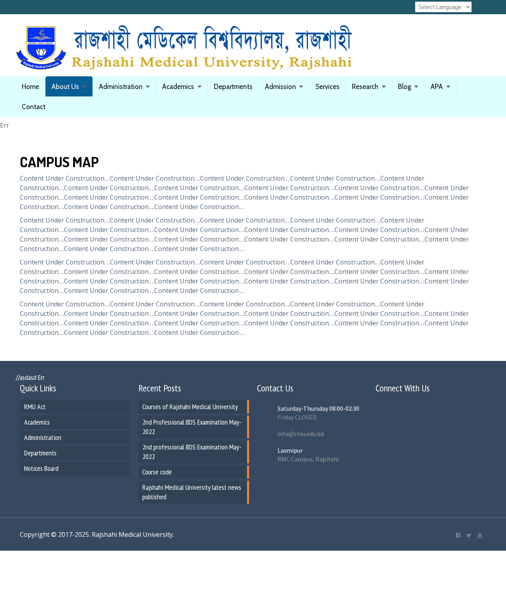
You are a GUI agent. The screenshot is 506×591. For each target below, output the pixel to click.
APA (436, 87)
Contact (33, 107)
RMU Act (34, 406)
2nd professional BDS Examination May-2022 (192, 451)
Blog (404, 87)
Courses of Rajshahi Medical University (190, 406)
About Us (65, 87)
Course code (157, 471)
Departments (233, 87)
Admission (280, 87)
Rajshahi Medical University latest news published (191, 492)
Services (327, 87)
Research (365, 87)
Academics (178, 87)
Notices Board (41, 468)
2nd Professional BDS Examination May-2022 (192, 426)
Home (30, 87)
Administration (121, 87)
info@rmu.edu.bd (301, 434)
